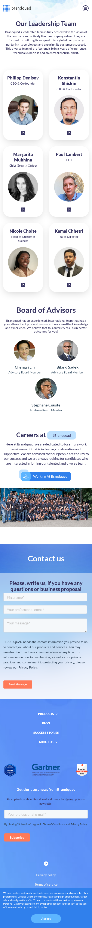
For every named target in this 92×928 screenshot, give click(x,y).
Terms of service (46, 884)
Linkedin (23, 133)
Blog (46, 723)
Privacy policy (46, 875)
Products (46, 714)
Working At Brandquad (50, 476)
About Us (46, 742)
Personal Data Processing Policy (21, 903)
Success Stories (46, 732)
